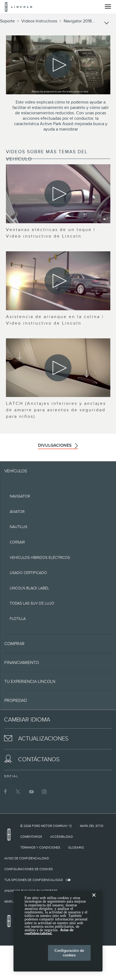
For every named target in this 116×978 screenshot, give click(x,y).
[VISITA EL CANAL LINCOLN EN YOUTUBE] (31, 791)
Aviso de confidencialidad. (49, 932)
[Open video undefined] (58, 193)
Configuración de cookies (69, 952)
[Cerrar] (94, 899)
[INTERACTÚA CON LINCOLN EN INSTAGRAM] (44, 791)
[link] (46, 825)
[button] (58, 643)
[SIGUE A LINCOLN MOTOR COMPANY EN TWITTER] (18, 791)
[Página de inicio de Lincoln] (10, 836)
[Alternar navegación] (108, 6)
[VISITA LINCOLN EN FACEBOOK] (5, 791)
